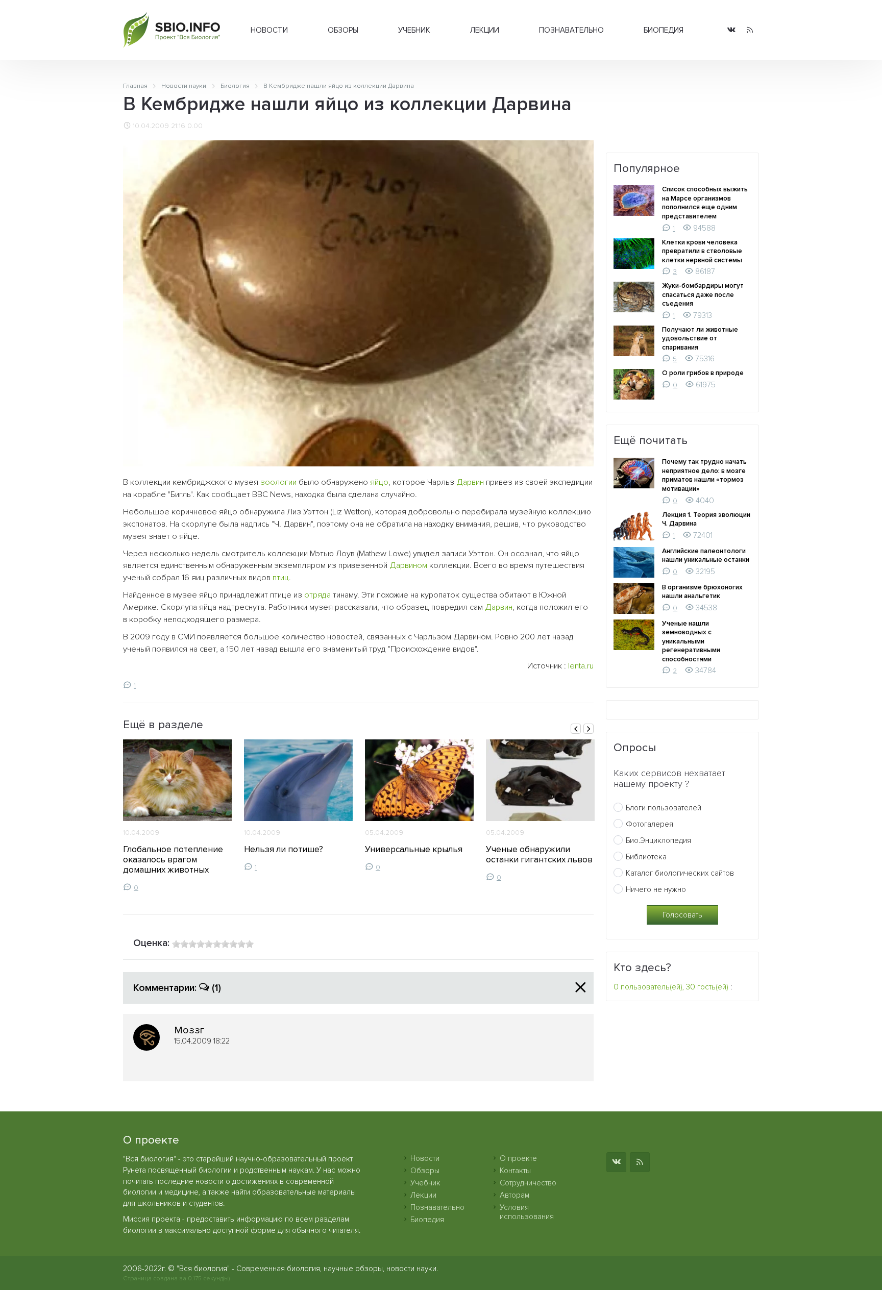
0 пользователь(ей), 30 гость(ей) (671, 986)
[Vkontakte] (731, 30)
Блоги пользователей (663, 807)
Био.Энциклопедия (658, 840)
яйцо (379, 482)
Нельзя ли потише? (283, 849)
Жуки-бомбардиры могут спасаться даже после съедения (703, 295)
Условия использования (527, 1212)
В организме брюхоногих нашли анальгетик (702, 592)
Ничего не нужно (656, 889)
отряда (317, 595)
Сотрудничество (528, 1182)
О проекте (518, 1158)
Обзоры (343, 30)
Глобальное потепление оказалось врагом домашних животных (173, 859)
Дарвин (470, 482)
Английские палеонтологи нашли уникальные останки (705, 555)
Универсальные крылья (413, 849)
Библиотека (646, 856)
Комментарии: (177, 988)
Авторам (514, 1195)
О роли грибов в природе (703, 373)
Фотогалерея (649, 824)
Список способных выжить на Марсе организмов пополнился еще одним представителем (705, 202)
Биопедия (663, 30)
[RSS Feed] (750, 30)
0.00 (195, 126)
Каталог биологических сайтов (680, 873)
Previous (576, 729)
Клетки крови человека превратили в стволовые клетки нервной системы (702, 251)
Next (588, 729)
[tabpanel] (177, 815)
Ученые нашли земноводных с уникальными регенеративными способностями (691, 641)
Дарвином (408, 565)
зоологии (278, 482)
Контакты (515, 1170)
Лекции (484, 30)
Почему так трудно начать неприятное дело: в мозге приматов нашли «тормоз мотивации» (704, 475)
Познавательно (571, 30)
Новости (269, 30)
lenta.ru (581, 666)
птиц (281, 578)
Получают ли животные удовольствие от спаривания (700, 339)
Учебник (414, 30)
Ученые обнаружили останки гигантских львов (539, 854)
